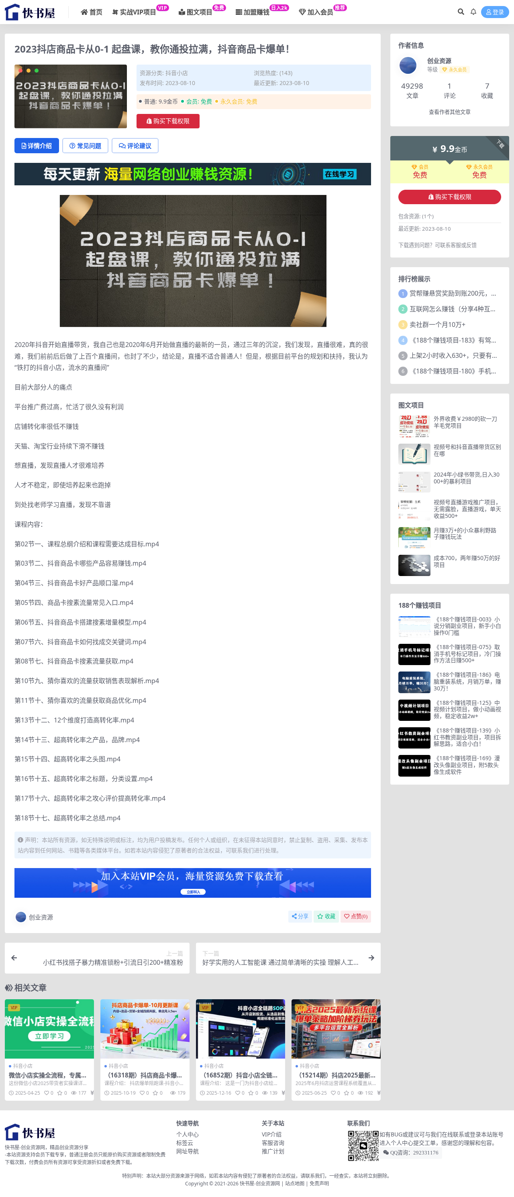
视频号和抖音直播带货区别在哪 (467, 450)
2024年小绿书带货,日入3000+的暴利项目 (467, 478)
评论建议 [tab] (139, 146)
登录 (498, 12)
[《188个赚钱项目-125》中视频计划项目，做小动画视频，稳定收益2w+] (414, 710)
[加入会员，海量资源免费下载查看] (192, 885)
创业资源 (41, 917)
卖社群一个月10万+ (437, 324)
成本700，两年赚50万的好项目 (467, 561)
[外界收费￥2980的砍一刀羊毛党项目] (414, 426)
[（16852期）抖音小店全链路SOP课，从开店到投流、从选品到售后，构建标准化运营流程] (240, 1029)
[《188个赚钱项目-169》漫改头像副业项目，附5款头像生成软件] (414, 765)
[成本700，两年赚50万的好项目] (414, 565)
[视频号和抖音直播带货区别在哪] (414, 454)
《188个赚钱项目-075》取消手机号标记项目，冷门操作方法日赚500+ (467, 653)
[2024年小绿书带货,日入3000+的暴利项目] (414, 482)
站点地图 (294, 1183)
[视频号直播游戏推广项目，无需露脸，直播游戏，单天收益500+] (414, 509)
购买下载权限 (171, 121)
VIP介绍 (271, 1134)
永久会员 (483, 167)
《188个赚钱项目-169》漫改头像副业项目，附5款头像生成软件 (467, 764)
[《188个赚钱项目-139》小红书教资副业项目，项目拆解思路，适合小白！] (414, 738)
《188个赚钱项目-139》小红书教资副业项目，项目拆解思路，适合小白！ (467, 737)
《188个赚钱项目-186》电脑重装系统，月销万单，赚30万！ (467, 681)
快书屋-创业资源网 (260, 1183)
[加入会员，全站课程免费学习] (192, 173)
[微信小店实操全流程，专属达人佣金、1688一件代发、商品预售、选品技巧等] (49, 1029)
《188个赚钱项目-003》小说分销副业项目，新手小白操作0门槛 (467, 626)
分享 (303, 916)
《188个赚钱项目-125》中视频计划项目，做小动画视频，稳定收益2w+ (467, 709)
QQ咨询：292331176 (414, 1153)
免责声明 (319, 1183)
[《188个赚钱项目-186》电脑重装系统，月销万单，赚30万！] (414, 682)
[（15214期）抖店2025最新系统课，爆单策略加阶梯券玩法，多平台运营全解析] (336, 1029)
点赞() (359, 916)
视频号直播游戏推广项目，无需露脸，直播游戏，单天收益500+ (467, 508)
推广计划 (273, 1151)
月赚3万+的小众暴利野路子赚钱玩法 (465, 533)
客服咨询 (273, 1142)
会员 (423, 167)
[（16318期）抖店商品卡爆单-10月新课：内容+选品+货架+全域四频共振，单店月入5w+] (145, 1029)
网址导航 (187, 1151)
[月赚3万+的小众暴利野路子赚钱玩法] (414, 537)
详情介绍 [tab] (40, 146)
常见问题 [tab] (89, 146)
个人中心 (187, 1134)
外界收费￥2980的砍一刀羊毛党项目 (465, 422)
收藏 (330, 916)
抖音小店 (176, 73)
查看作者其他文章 (450, 112)
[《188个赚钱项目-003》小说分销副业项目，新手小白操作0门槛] (414, 626)
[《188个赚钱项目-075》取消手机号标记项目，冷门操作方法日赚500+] (414, 654)
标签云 (184, 1142)
